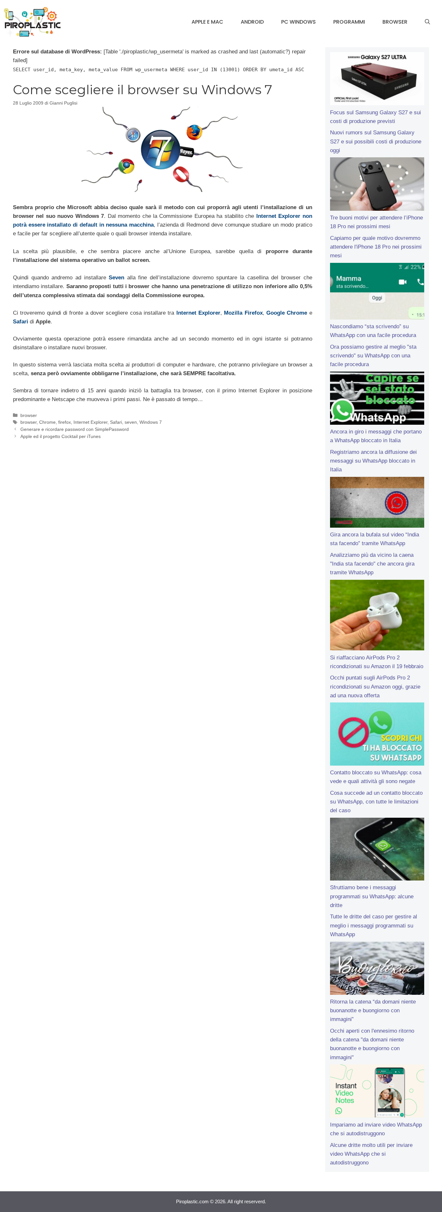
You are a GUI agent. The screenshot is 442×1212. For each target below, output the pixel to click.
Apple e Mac (207, 22)
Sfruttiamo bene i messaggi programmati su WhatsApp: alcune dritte (372, 896)
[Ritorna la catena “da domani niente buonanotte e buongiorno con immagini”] (377, 969)
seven (131, 422)
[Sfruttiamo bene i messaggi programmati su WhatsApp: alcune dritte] (377, 850)
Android (252, 22)
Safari (20, 322)
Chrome (47, 422)
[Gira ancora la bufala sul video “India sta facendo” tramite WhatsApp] (377, 503)
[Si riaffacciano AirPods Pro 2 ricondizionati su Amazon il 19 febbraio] (377, 616)
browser (28, 415)
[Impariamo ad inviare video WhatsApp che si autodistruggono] (377, 1092)
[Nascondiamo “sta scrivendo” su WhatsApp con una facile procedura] (377, 292)
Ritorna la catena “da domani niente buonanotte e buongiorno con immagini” (373, 1010)
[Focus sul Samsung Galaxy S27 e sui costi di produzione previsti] (377, 80)
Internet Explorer (198, 313)
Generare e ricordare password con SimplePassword (74, 429)
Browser (394, 22)
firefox (64, 422)
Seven (116, 278)
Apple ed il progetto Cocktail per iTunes (60, 436)
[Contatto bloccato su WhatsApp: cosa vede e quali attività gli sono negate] (377, 735)
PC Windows (298, 22)
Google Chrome (286, 313)
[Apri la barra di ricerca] (427, 22)
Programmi (349, 22)
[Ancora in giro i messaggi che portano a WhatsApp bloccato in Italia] (377, 399)
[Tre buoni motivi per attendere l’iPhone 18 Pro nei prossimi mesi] (377, 185)
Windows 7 (150, 422)
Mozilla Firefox (243, 313)
